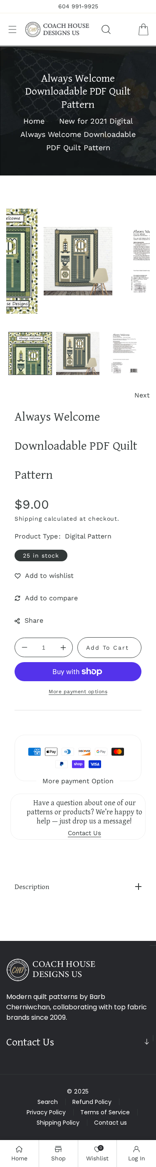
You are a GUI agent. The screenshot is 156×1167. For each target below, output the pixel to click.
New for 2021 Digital (96, 121)
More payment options (78, 691)
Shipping (28, 518)
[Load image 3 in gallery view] (125, 353)
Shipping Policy (58, 1122)
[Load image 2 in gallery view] (78, 353)
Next (142, 395)
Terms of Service (105, 1112)
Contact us (110, 1122)
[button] (12, 29)
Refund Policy (91, 1102)
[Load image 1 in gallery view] (30, 353)
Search (47, 1102)
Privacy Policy (46, 1112)
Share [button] (34, 620)
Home (34, 121)
